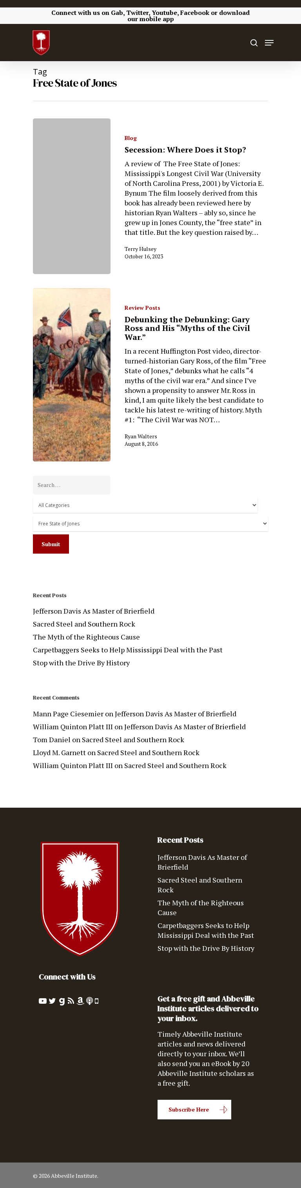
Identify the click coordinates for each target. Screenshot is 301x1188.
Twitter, (138, 12)
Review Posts (142, 307)
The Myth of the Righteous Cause (86, 636)
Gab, (118, 12)
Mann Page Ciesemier (68, 713)
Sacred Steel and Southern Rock (84, 624)
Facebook (194, 12)
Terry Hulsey (140, 248)
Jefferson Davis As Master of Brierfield (93, 611)
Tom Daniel (52, 739)
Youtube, (165, 12)
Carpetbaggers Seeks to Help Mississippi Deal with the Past (128, 649)
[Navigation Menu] (269, 43)
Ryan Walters (141, 436)
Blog (131, 138)
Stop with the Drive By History (81, 662)
